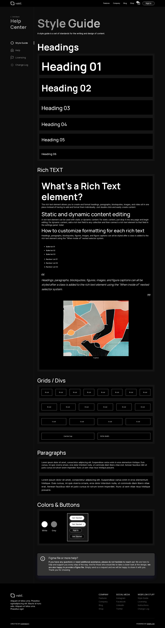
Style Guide (143, 598)
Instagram (120, 598)
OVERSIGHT (24, 624)
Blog (125, 3)
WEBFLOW (151, 624)
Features (106, 3)
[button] (139, 3)
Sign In (148, 3)
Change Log (143, 609)
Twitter (119, 609)
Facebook (121, 601)
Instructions (143, 605)
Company (116, 3)
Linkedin (120, 605)
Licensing (142, 601)
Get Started (77, 518)
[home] (16, 3)
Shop (132, 3)
